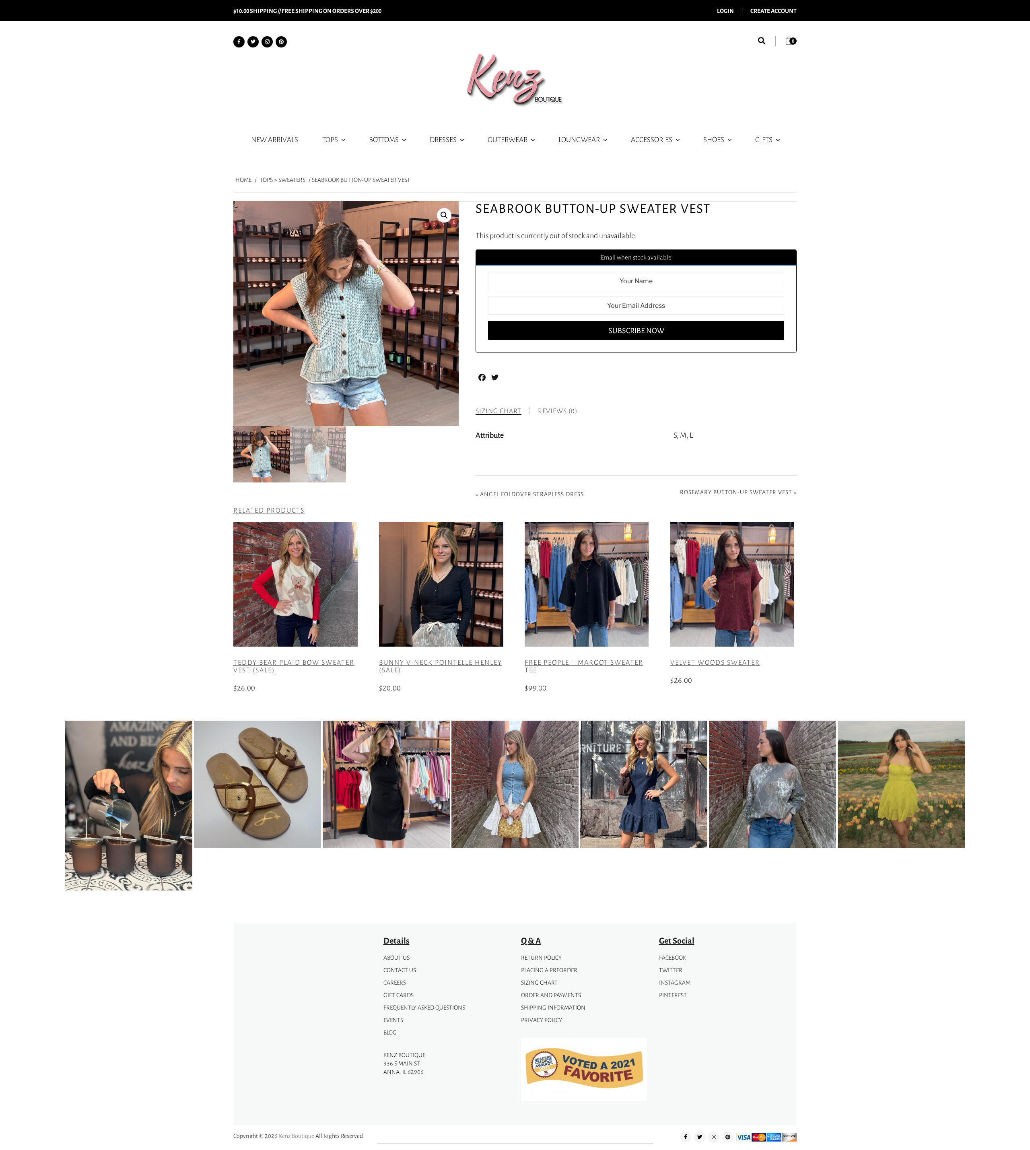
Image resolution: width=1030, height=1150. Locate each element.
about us (396, 957)
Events (393, 1020)
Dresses (443, 139)
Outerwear (507, 139)
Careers (394, 982)
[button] (444, 215)
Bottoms (384, 139)
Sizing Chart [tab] (498, 411)
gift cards (398, 995)
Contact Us (399, 970)
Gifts (763, 139)
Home (243, 179)
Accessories (651, 139)
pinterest (673, 995)
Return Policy (541, 957)
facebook (672, 957)
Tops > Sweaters (282, 179)
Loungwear (579, 139)
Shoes (713, 139)
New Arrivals (274, 139)
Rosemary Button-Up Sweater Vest (736, 492)
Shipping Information (553, 1007)
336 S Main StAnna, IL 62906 (403, 1067)
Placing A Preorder (549, 970)
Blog (390, 1032)
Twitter (670, 970)
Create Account (773, 10)
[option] (128, 807)
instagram (674, 982)
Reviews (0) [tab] (557, 411)
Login (725, 10)
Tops (330, 139)
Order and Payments (551, 995)
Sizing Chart (539, 982)
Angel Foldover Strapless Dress (532, 494)
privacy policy (541, 1020)
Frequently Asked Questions (424, 1007)
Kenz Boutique (296, 1136)
